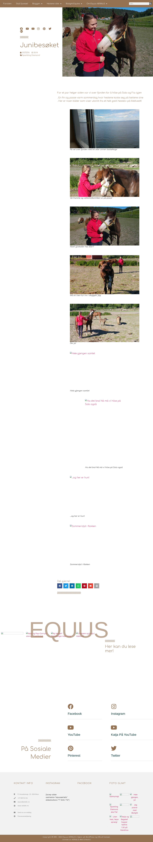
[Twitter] (114, 748)
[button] (59, 585)
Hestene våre (53, 4)
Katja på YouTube (123, 734)
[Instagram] (114, 706)
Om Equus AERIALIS (96, 4)
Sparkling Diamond (31, 55)
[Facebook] (70, 706)
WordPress (90, 837)
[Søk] (150, 3)
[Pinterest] (70, 748)
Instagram (118, 713)
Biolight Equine (73, 4)
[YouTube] (70, 727)
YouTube (74, 734)
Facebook (75, 713)
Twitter (115, 755)
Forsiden (7, 4)
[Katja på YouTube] (114, 727)
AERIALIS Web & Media (81, 839)
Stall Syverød (22, 4)
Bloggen (36, 4)
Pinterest (74, 755)
